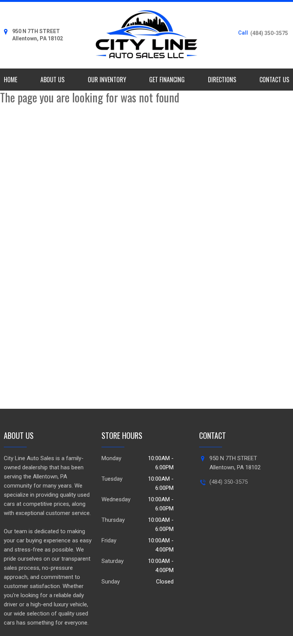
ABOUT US (52, 79)
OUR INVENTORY (107, 79)
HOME (10, 79)
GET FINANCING (167, 79)
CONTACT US (274, 79)
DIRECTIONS (222, 79)
